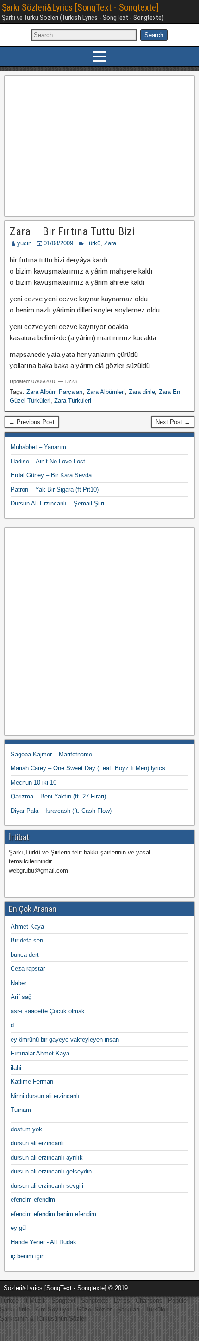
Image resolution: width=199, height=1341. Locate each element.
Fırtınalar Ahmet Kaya (40, 1053)
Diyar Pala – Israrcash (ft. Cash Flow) (61, 810)
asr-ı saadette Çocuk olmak (48, 1011)
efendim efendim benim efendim (53, 1213)
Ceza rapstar (28, 968)
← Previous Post (32, 421)
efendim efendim (33, 1199)
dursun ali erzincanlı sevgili (47, 1185)
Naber (18, 982)
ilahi (16, 1067)
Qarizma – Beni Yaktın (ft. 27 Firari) (58, 796)
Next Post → (172, 421)
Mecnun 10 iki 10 (33, 782)
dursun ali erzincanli (37, 1143)
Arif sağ (21, 996)
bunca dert (25, 954)
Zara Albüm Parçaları (54, 391)
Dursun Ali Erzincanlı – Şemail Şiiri (57, 503)
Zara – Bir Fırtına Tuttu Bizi (72, 231)
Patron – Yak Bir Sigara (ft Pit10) (55, 489)
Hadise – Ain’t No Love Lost (48, 461)
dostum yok (26, 1129)
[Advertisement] (99, 145)
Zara (110, 243)
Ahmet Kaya (27, 926)
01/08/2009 (58, 243)
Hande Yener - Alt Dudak (43, 1242)
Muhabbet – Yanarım (38, 446)
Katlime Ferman (32, 1081)
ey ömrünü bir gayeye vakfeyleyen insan (65, 1039)
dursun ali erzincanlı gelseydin (51, 1171)
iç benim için (27, 1256)
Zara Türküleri (72, 400)
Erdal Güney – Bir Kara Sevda (51, 475)
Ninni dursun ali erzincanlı (45, 1095)
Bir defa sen (27, 940)
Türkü (92, 243)
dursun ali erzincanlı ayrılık (47, 1157)
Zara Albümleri (106, 391)
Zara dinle (142, 391)
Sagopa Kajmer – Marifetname (51, 754)
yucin (24, 243)
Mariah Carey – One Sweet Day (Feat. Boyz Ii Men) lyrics (88, 768)
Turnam (21, 1109)
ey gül (19, 1227)
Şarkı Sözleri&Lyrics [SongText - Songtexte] (80, 7)
